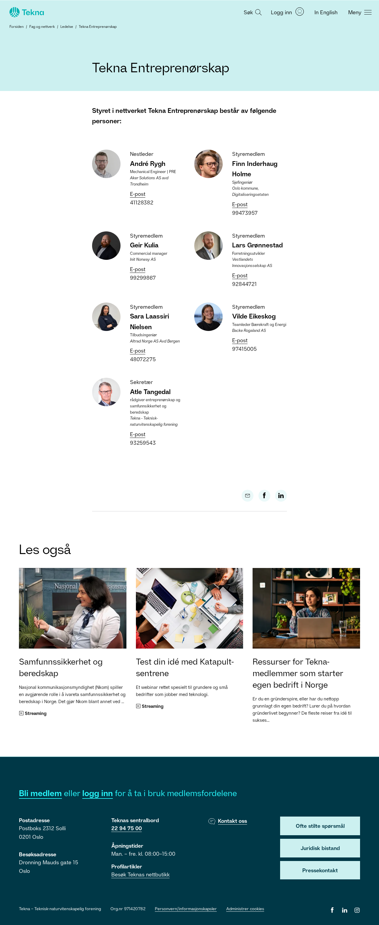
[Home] (26, 12)
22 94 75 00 (126, 828)
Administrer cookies (245, 908)
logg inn (97, 793)
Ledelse (66, 26)
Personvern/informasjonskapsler (186, 908)
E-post (137, 194)
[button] (252, 12)
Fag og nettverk (42, 26)
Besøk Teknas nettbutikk (140, 874)
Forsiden (16, 26)
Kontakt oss (232, 820)
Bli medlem (40, 793)
